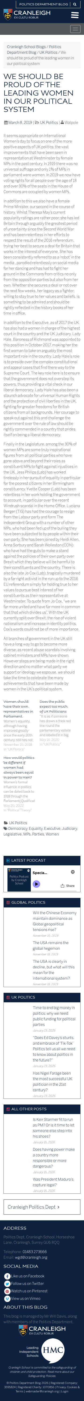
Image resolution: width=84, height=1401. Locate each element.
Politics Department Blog (43, 4)
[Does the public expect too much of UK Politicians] (58, 723)
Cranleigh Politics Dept (32, 1207)
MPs (27, 834)
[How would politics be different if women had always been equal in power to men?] (22, 784)
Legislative (13, 834)
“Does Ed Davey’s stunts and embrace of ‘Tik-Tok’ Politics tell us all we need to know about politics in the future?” (54, 1049)
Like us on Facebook (27, 1276)
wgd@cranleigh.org (31, 1257)
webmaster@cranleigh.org (42, 1391)
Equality (35, 828)
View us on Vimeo (25, 1298)
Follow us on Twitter (27, 1283)
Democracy (17, 828)
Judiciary (69, 828)
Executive (52, 828)
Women (52, 834)
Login (64, 1391)
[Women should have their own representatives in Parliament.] (22, 725)
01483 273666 (35, 1252)
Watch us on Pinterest (29, 1291)
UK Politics (49, 122)
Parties (38, 834)
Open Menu (75, 15)
